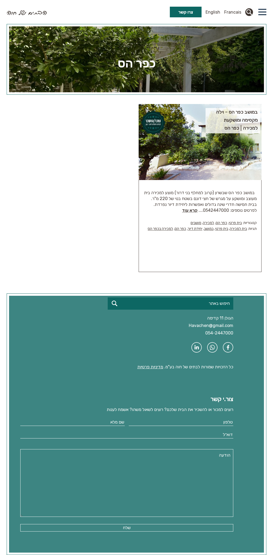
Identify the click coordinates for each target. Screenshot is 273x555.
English (213, 12)
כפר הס (221, 223)
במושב (209, 228)
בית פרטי (235, 223)
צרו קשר (185, 12)
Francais (232, 12)
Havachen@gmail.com (211, 325)
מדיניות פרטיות (150, 366)
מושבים (196, 223)
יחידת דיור (195, 228)
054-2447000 (219, 333)
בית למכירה (238, 228)
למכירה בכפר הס (160, 228)
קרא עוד (190, 210)
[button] (262, 12)
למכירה (208, 223)
